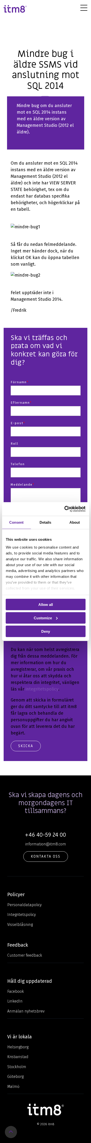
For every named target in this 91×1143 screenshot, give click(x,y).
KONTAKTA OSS (45, 856)
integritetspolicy (41, 689)
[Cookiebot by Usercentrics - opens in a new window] (64, 509)
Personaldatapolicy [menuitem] (24, 904)
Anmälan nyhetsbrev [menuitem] (26, 1011)
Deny (45, 631)
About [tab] (74, 522)
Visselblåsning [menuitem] (20, 924)
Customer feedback (24, 955)
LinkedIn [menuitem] (15, 1001)
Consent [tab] (16, 522)
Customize (43, 618)
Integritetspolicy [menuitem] (21, 914)
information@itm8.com (45, 844)
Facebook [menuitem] (15, 991)
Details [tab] (45, 522)
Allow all (45, 604)
